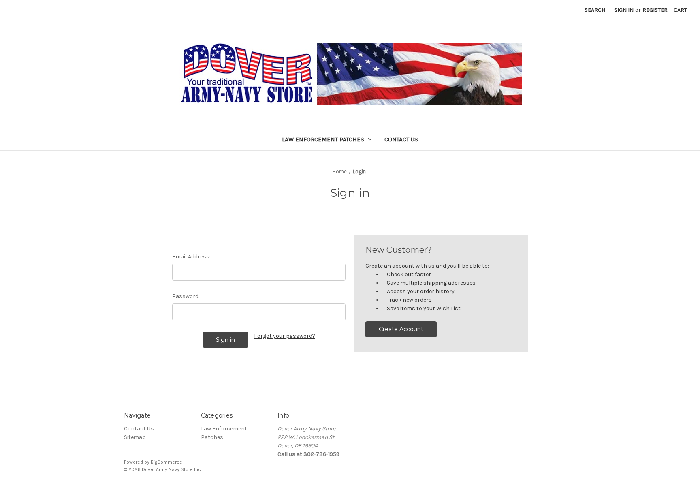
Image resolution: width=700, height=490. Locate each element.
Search (595, 9)
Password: (186, 296)
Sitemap (135, 437)
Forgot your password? (284, 335)
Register (655, 9)
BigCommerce (166, 462)
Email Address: (191, 256)
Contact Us (401, 139)
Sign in (624, 9)
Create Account (401, 329)
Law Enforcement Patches (323, 139)
